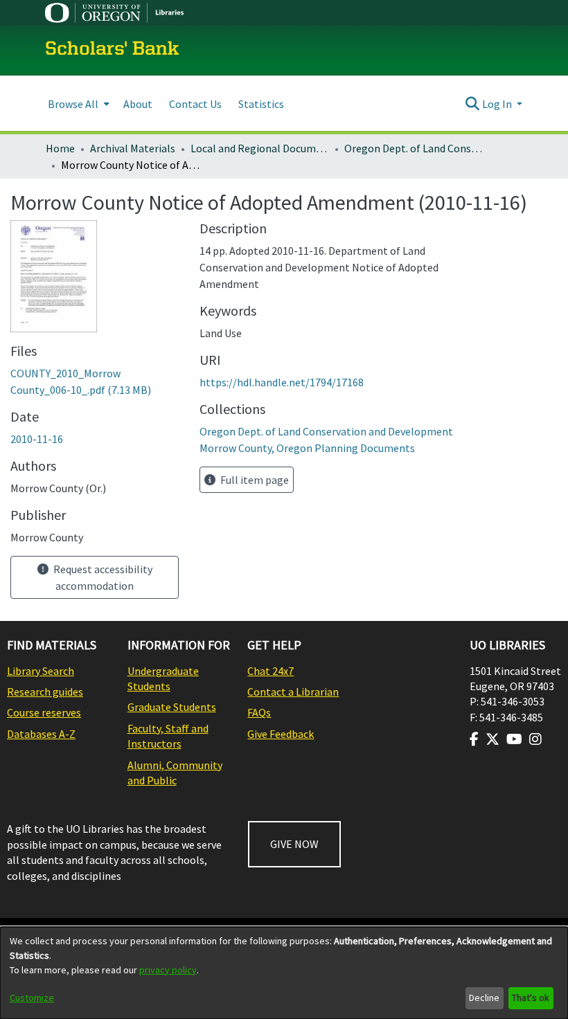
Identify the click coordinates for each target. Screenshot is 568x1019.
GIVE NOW (294, 844)
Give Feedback (280, 734)
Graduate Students (171, 707)
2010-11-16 (36, 439)
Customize (32, 997)
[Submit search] (472, 104)
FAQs (259, 712)
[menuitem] (77, 103)
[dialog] (284, 973)
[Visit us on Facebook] (474, 739)
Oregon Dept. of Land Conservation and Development (413, 148)
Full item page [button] (253, 480)
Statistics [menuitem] (261, 104)
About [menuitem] (137, 104)
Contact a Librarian (293, 691)
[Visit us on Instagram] (535, 739)
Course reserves (44, 712)
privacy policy (168, 970)
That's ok (530, 997)
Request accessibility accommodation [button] (101, 577)
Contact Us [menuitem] (195, 104)
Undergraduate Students (163, 678)
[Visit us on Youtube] (514, 739)
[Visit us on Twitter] (492, 739)
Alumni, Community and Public (174, 772)
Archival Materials (132, 148)
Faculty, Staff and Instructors (167, 735)
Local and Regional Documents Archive (259, 148)
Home (60, 148)
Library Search (40, 671)
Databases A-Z (41, 734)
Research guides (45, 691)
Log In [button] (498, 104)
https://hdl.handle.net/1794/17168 (281, 382)
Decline (484, 997)
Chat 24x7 (270, 671)
